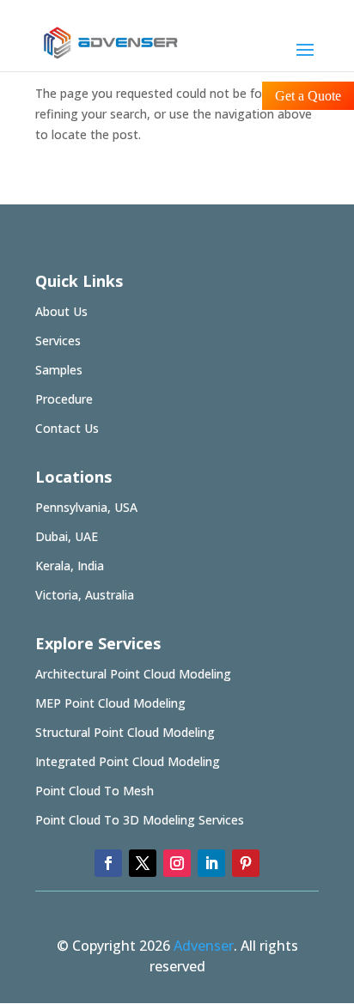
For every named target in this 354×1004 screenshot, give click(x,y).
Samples (58, 370)
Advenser (204, 945)
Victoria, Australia (84, 595)
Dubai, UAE (66, 536)
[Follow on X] (142, 863)
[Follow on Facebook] (108, 863)
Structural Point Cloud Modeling (125, 732)
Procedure (64, 399)
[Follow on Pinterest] (245, 863)
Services (58, 340)
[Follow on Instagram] (177, 863)
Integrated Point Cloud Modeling (127, 761)
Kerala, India (69, 565)
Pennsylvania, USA (86, 507)
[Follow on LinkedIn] (211, 863)
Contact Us (67, 428)
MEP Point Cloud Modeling (110, 703)
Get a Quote (308, 95)
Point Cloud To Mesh (94, 790)
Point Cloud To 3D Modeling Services (139, 820)
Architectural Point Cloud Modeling (133, 674)
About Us (61, 311)
